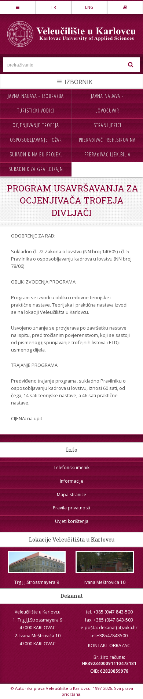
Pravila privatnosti (71, 508)
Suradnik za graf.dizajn (35, 169)
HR (53, 7)
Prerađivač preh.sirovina (107, 139)
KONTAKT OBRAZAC (109, 645)
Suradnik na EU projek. (36, 154)
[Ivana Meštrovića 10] (105, 562)
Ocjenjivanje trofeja (35, 125)
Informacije (71, 481)
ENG (89, 7)
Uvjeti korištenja (71, 521)
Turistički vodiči (36, 110)
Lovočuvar (107, 110)
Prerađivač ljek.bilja (107, 154)
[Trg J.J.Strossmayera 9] (36, 562)
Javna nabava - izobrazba (36, 95)
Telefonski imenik (71, 467)
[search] (130, 64)
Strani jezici (107, 125)
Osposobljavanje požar (36, 139)
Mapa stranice (71, 494)
